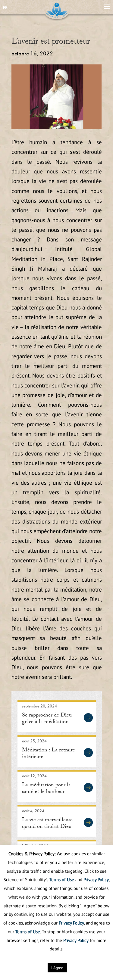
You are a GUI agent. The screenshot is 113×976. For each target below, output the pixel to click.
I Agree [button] (57, 967)
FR (5, 7)
